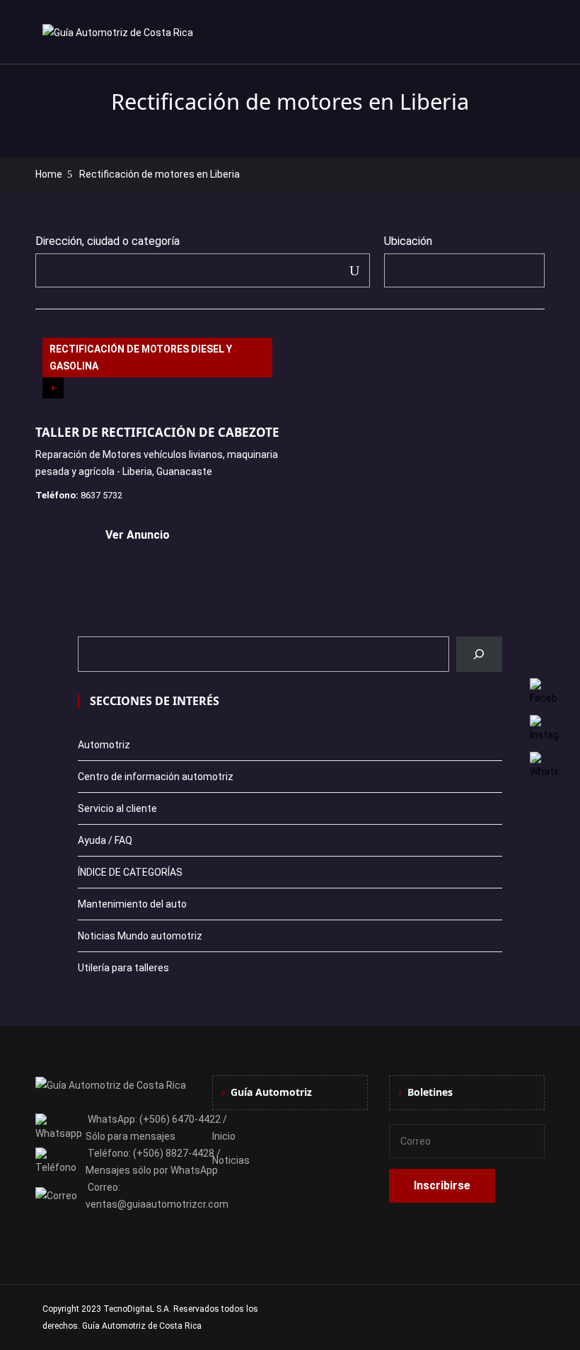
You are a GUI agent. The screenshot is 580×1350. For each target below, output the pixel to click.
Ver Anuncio (137, 535)
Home (48, 174)
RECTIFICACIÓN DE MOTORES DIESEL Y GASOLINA (141, 357)
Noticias (231, 1160)
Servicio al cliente (117, 808)
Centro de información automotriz (155, 776)
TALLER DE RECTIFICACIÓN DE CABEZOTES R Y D (177, 432)
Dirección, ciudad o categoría (107, 241)
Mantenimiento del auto (132, 904)
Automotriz (104, 744)
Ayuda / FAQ (105, 840)
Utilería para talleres (123, 967)
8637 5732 (101, 495)
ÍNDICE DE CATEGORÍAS (130, 872)
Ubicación (408, 241)
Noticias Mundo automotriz (140, 936)
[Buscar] (479, 654)
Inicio (224, 1136)
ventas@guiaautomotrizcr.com (157, 1204)
